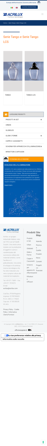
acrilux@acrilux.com (10, 288)
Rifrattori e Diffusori (15, 152)
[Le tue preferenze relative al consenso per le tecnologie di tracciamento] (43, 442)
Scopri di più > (8, 185)
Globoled (10, 130)
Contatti (39, 262)
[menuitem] (11, 7)
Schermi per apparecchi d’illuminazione (24, 146)
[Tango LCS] (34, 71)
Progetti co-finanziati (39, 268)
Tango (8, 95)
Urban (8, 125)
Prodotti (39, 254)
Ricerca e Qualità (39, 247)
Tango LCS (31, 95)
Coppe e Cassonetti (14, 141)
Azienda (39, 241)
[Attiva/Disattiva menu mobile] (42, 14)
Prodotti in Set (24, 119)
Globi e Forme (24, 135)
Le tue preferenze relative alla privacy (25, 335)
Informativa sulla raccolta (13, 339)
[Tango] (12, 71)
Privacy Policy (8, 309)
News (38, 258)
